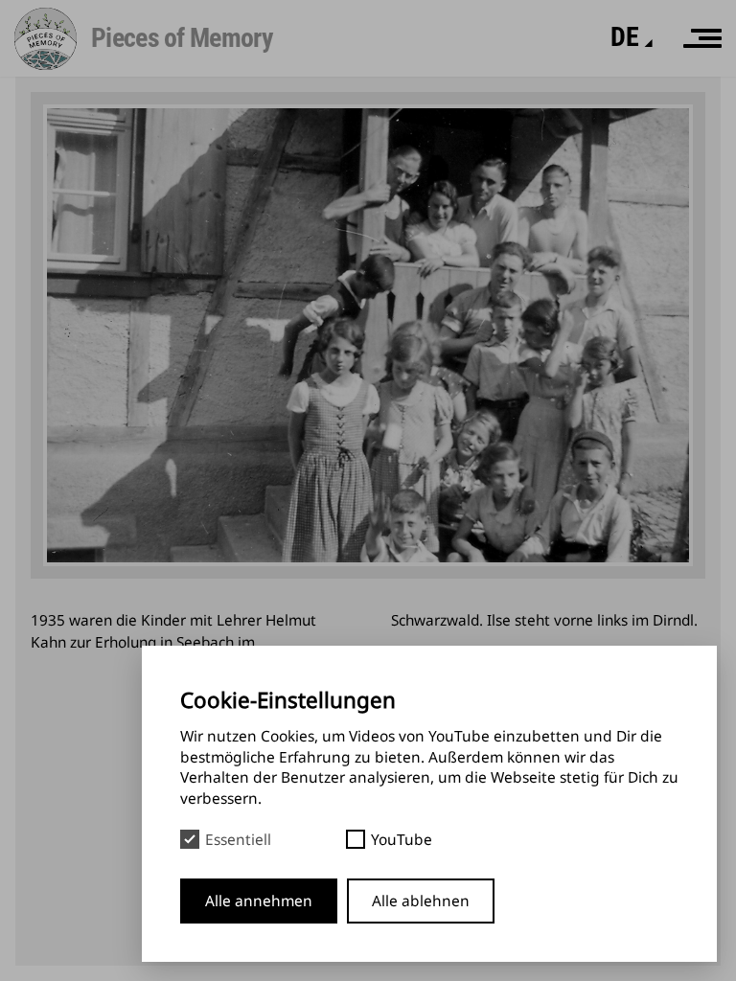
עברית (578, 135)
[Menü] (702, 38)
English (582, 70)
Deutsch (586, 102)
